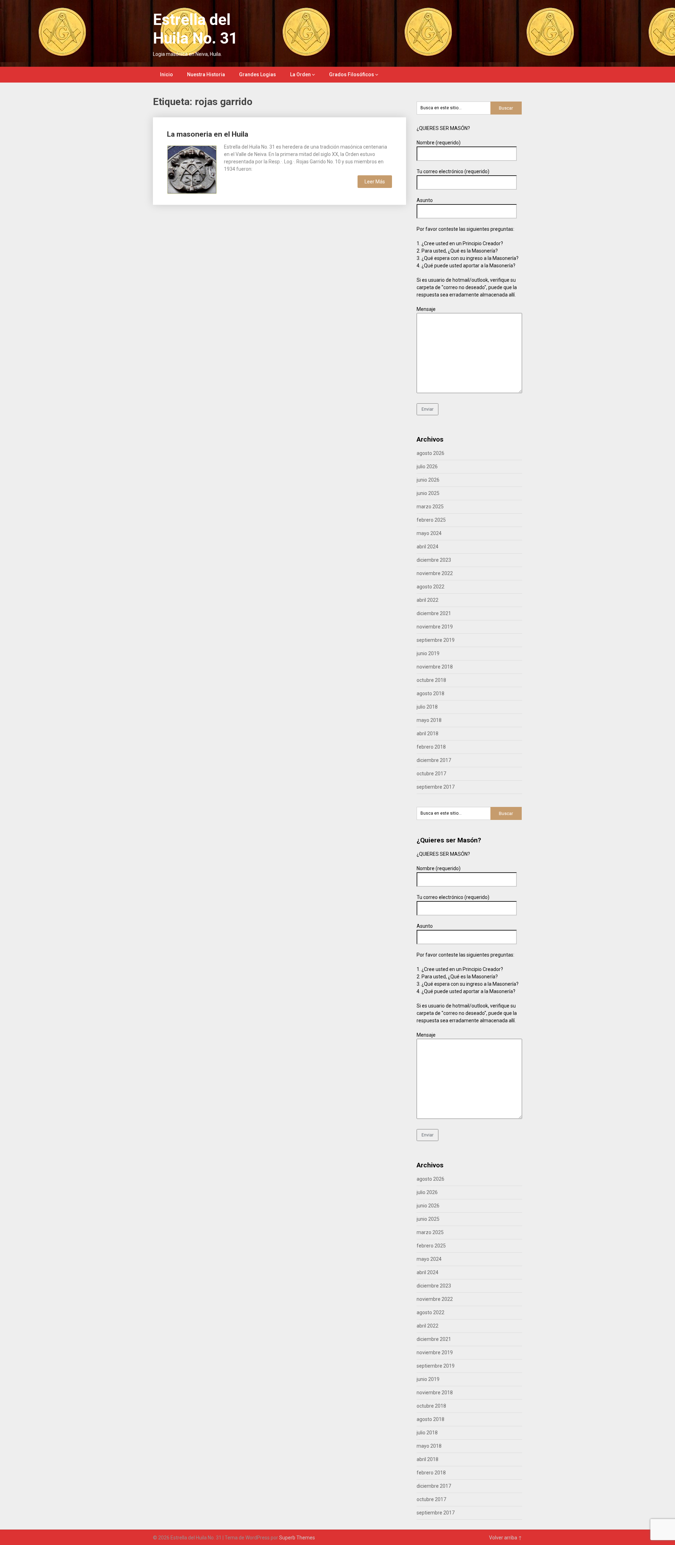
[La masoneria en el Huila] (192, 168)
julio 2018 (427, 707)
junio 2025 (428, 493)
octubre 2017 (431, 773)
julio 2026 (427, 466)
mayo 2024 (429, 533)
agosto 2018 (430, 693)
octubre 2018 (431, 680)
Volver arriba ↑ (505, 1537)
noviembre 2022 (435, 573)
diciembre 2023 (434, 560)
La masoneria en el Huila (207, 134)
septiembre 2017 (436, 787)
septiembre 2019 (436, 640)
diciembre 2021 (434, 613)
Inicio (166, 74)
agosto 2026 (430, 453)
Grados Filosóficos (351, 74)
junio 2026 (428, 480)
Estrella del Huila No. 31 (195, 29)
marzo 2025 (430, 506)
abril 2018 (427, 733)
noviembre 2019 (435, 627)
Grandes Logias (257, 74)
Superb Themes (297, 1537)
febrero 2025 (431, 520)
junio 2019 (428, 653)
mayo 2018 (429, 720)
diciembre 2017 (434, 760)
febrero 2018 (431, 747)
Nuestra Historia (206, 74)
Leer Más (375, 181)
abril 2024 (427, 546)
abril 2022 (427, 600)
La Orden (300, 74)
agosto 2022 (430, 586)
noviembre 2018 (435, 667)
